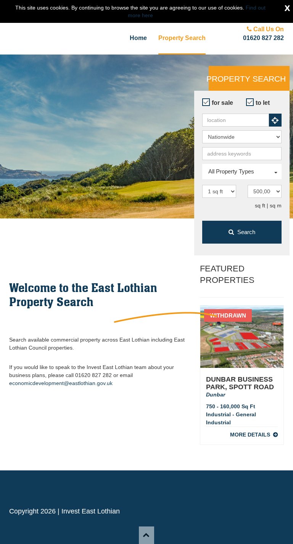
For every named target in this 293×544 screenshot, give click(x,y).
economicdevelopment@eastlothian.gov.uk (61, 383)
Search (245, 232)
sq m (276, 205)
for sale (222, 102)
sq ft (260, 205)
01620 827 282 (263, 38)
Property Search (182, 38)
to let (263, 102)
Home (138, 38)
